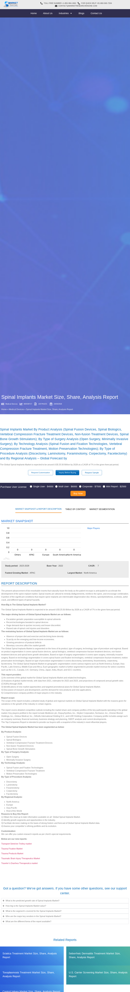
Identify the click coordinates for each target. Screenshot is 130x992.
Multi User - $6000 (68, 486)
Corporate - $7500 (91, 486)
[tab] (38, 509)
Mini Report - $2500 (116, 486)
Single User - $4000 (43, 486)
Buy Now (78, 493)
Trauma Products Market (12, 853)
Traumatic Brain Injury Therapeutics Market (20, 858)
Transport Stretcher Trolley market (16, 844)
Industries (64, 13)
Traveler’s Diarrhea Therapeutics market (19, 863)
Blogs (81, 13)
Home (34, 13)
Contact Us (96, 13)
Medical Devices (16, 409)
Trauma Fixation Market (11, 849)
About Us (47, 13)
